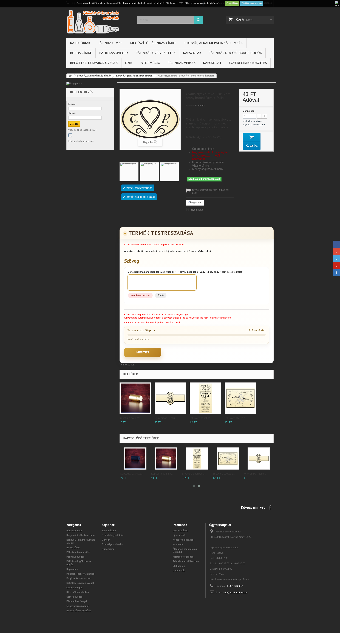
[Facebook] (70, 135)
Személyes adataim (112, 544)
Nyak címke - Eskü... (166, 418)
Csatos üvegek (74, 587)
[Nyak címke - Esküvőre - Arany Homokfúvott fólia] (170, 398)
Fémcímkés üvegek (76, 601)
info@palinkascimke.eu (235, 592)
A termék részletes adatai (139, 196)
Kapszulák (192, 53)
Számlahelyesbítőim (113, 535)
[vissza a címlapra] (70, 76)
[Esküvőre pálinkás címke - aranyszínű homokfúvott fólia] (197, 458)
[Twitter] (336, 258)
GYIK (128, 63)
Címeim (106, 539)
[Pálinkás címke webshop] (99, 21)
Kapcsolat (212, 63)
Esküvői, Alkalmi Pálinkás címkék (213, 43)
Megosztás (195, 202)
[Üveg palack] (90, 83)
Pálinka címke (110, 43)
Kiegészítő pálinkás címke (153, 43)
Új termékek (179, 535)
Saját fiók (108, 525)
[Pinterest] (336, 265)
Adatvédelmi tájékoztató (186, 561)
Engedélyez (232, 3)
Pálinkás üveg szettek (156, 53)
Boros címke (81, 53)
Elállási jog (179, 566)
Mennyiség (248, 111)
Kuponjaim (108, 549)
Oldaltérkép (179, 570)
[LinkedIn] (336, 272)
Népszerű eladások (183, 539)
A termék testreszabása (137, 187)
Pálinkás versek (182, 63)
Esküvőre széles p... (236, 418)
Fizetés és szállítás (183, 556)
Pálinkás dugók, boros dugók (235, 53)
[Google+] (336, 251)
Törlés (161, 295)
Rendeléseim (109, 530)
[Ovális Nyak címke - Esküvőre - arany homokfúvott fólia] (129, 172)
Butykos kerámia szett (78, 578)
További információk (252, 3)
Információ (150, 63)
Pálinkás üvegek (113, 53)
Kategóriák (80, 43)
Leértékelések (180, 530)
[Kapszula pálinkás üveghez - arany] (135, 398)
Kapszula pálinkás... (131, 418)
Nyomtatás (197, 209)
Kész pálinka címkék (77, 592)
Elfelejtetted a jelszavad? (81, 141)
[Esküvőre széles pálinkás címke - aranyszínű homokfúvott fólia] (228, 458)
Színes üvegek (74, 596)
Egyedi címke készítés (248, 63)
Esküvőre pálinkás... (201, 418)
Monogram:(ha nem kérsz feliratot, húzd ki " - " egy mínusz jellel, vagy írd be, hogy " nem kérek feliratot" (186, 271)
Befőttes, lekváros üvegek (94, 63)
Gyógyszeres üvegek (77, 606)
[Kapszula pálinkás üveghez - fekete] (135, 458)
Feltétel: (190, 105)
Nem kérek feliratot (140, 295)
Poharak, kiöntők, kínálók (80, 573)
